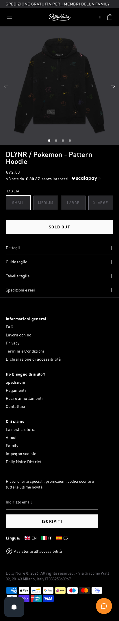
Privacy (12, 342)
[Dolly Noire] (59, 17)
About (11, 437)
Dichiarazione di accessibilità (33, 359)
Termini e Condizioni (25, 351)
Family (12, 445)
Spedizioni (15, 382)
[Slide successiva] (113, 86)
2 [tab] (56, 141)
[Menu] (9, 17)
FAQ (9, 326)
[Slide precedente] (6, 86)
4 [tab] (70, 141)
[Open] (14, 607)
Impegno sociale (21, 453)
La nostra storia (21, 429)
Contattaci (15, 406)
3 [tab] (63, 141)
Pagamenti (16, 390)
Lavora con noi (19, 334)
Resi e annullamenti (24, 398)
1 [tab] (49, 141)
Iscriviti (52, 521)
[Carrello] (110, 17)
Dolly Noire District (24, 461)
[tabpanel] (59, 85)
